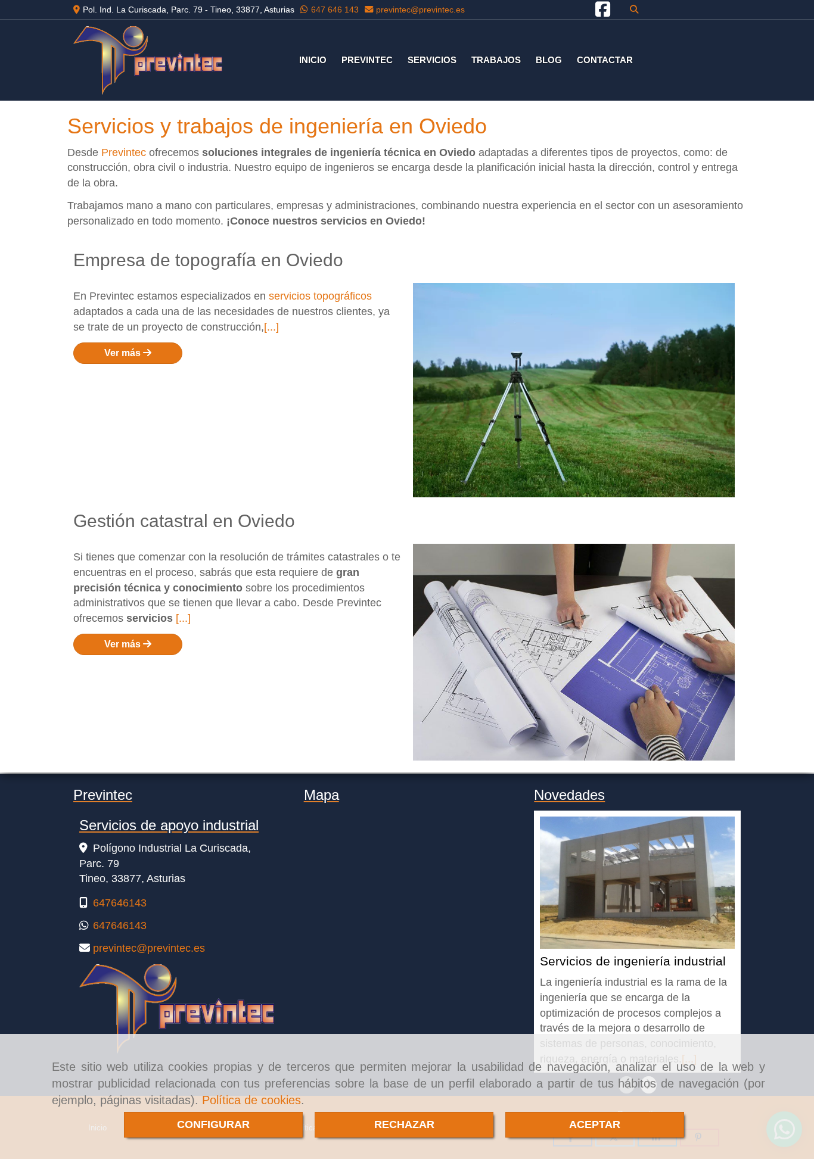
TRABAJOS (496, 60)
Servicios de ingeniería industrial (633, 961)
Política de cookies (251, 1100)
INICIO (313, 60)
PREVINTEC (367, 60)
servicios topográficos (320, 296)
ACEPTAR (594, 1124)
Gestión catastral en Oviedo (184, 521)
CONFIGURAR (213, 1124)
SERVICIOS (432, 60)
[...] (271, 327)
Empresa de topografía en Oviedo (208, 260)
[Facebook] (602, 12)
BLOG (549, 60)
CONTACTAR (605, 60)
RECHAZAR (404, 1124)
